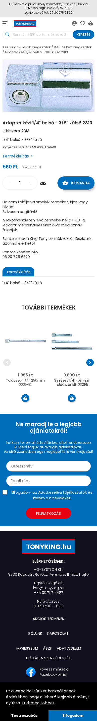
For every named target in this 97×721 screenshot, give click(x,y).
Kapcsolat (58, 633)
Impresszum (27, 648)
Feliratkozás (48, 513)
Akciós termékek (48, 618)
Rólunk (35, 633)
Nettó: (27, 167)
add (30, 183)
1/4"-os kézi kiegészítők (73, 47)
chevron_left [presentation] (7, 362)
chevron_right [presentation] (90, 362)
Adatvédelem (69, 648)
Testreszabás (24, 715)
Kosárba (76, 183)
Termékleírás (15, 156)
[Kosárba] (25, 398)
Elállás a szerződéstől (48, 658)
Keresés (83, 34)
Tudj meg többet (38, 703)
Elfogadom (72, 715)
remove (10, 183)
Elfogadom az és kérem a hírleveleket (51, 495)
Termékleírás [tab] (18, 271)
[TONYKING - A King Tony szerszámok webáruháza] (48, 546)
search (7, 34)
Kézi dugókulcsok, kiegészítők (26, 47)
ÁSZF (47, 648)
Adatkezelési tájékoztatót (62, 492)
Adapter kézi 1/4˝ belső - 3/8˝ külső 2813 (36, 52)
